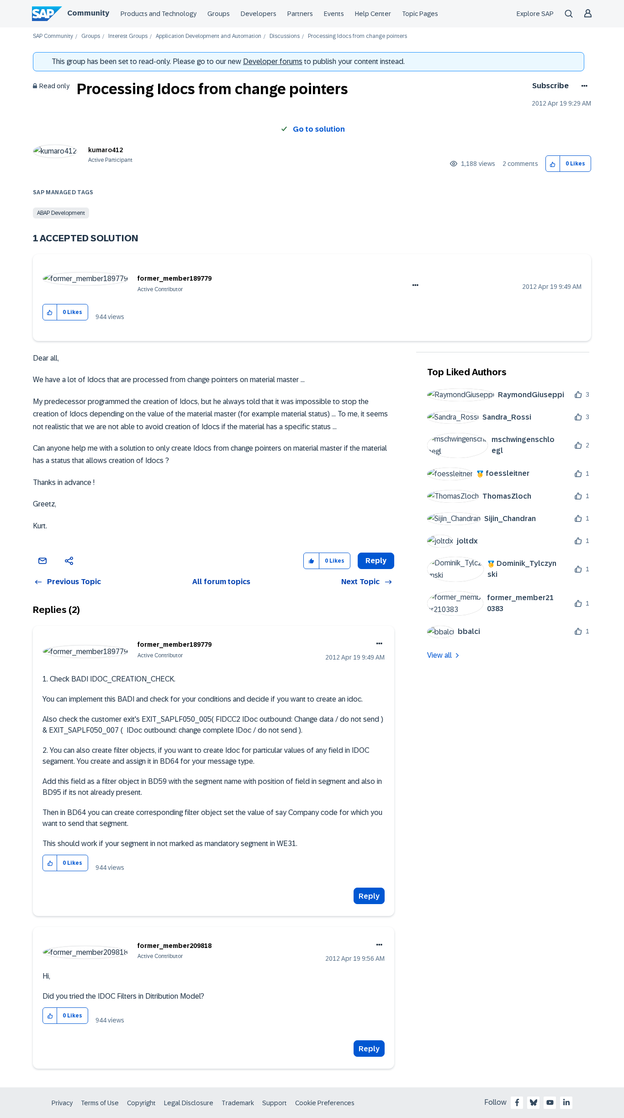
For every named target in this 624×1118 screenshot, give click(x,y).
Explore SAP (535, 13)
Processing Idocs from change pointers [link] (357, 36)
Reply (369, 896)
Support (274, 1103)
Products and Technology (158, 13)
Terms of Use (100, 1103)
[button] (553, 164)
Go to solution (319, 129)
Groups (218, 13)
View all (439, 655)
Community (88, 13)
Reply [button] (375, 560)
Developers (258, 13)
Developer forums (272, 61)
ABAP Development (61, 213)
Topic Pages (420, 13)
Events (334, 13)
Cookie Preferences (324, 1103)
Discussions (285, 36)
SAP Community (53, 36)
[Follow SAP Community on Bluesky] (533, 1102)
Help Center (373, 13)
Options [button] (582, 85)
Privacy (62, 1103)
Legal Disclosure (188, 1103)
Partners (300, 13)
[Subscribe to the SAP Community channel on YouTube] (550, 1102)
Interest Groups (128, 36)
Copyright (141, 1103)
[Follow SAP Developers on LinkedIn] (566, 1102)
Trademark (238, 1103)
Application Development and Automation (208, 36)
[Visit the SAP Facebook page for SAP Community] (517, 1102)
